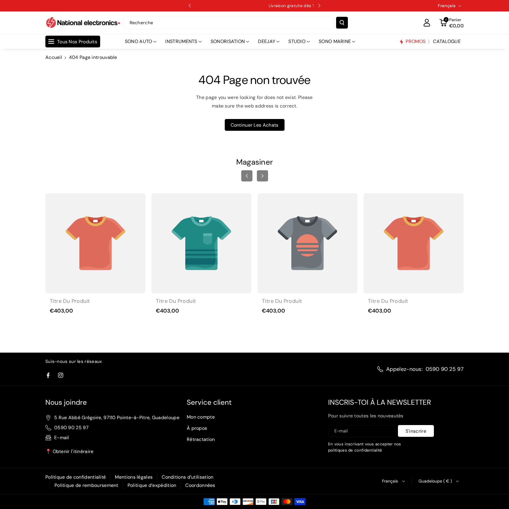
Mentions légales (134, 477)
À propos (197, 428)
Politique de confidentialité (75, 477)
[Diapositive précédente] (190, 5)
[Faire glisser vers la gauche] (246, 175)
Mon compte (201, 417)
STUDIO (296, 41)
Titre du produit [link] (70, 301)
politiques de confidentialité (355, 450)
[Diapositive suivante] (319, 5)
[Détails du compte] (426, 22)
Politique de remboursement (86, 485)
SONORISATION (228, 41)
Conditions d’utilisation (187, 477)
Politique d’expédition (152, 485)
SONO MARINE (335, 41)
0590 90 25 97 (445, 369)
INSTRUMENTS (181, 41)
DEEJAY (266, 41)
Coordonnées (200, 485)
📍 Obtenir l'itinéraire (69, 451)
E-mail (61, 437)
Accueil (53, 57)
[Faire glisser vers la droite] (262, 175)
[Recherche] (342, 23)
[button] (451, 22)
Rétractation (201, 439)
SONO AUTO (138, 41)
